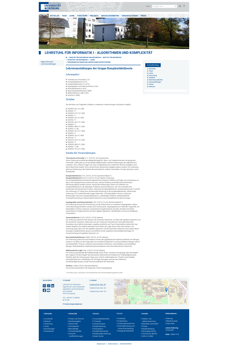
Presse (144, 326)
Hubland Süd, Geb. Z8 (98, 285)
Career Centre (98, 336)
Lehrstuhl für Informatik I (77, 60)
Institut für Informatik (112, 57)
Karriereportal (74, 326)
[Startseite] (66, 57)
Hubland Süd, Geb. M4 (98, 291)
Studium (47, 321)
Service (96, 314)
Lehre (71, 16)
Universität (48, 319)
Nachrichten (73, 324)
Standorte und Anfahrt (150, 324)
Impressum (101, 344)
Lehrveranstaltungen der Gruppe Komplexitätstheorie (88, 62)
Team (64, 16)
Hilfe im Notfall (147, 336)
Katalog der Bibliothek (126, 331)
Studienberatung (99, 326)
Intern (148, 6)
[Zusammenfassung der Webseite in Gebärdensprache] (184, 6)
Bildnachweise (172, 321)
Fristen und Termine (76, 319)
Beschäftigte (73, 329)
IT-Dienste (97, 321)
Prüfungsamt (98, 329)
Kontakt (67, 280)
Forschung (82, 16)
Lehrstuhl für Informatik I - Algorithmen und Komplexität (99, 53)
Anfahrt (94, 280)
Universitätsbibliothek (101, 319)
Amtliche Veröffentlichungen (76, 335)
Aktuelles (54, 16)
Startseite (48, 314)
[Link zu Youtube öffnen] (49, 290)
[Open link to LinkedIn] (53, 286)
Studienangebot (75, 321)
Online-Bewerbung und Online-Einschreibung (126, 327)
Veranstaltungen (130, 16)
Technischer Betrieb (149, 334)
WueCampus (122, 321)
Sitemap (170, 318)
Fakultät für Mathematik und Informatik (85, 57)
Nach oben (171, 323)
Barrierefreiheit (125, 344)
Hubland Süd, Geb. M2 (98, 288)
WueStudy (121, 318)
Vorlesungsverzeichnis (126, 323)
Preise (143, 16)
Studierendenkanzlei (100, 331)
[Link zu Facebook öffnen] (44, 290)
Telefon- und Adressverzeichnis (149, 320)
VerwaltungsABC (75, 331)
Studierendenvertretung (102, 334)
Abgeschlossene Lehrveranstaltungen (48, 63)
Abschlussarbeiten (110, 16)
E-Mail (67, 300)
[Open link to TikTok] (49, 286)
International (49, 331)
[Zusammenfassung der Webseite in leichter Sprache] (180, 6)
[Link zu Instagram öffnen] (44, 286)
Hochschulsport (99, 324)
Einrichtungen (49, 329)
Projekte (94, 16)
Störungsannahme (149, 331)
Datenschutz (113, 344)
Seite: (167, 334)
